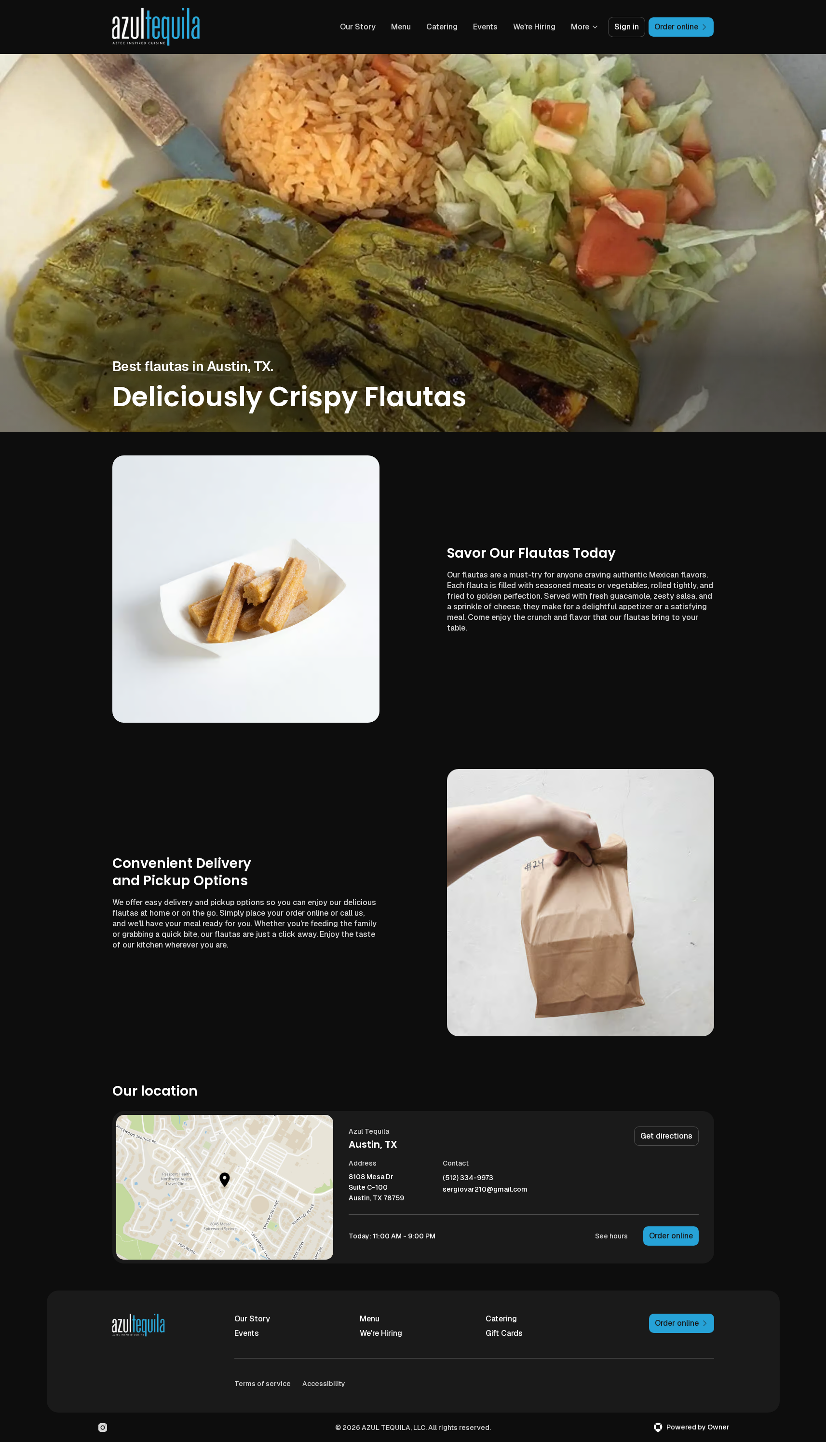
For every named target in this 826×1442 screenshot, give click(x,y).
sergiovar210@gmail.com (485, 1189)
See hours (611, 1236)
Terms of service (262, 1383)
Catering (442, 27)
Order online (671, 1236)
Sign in (626, 27)
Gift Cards (504, 1333)
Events (485, 27)
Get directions (666, 1136)
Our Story (358, 27)
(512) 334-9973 (468, 1177)
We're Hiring (534, 27)
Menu (401, 27)
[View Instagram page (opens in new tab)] (102, 1427)
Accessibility (323, 1383)
